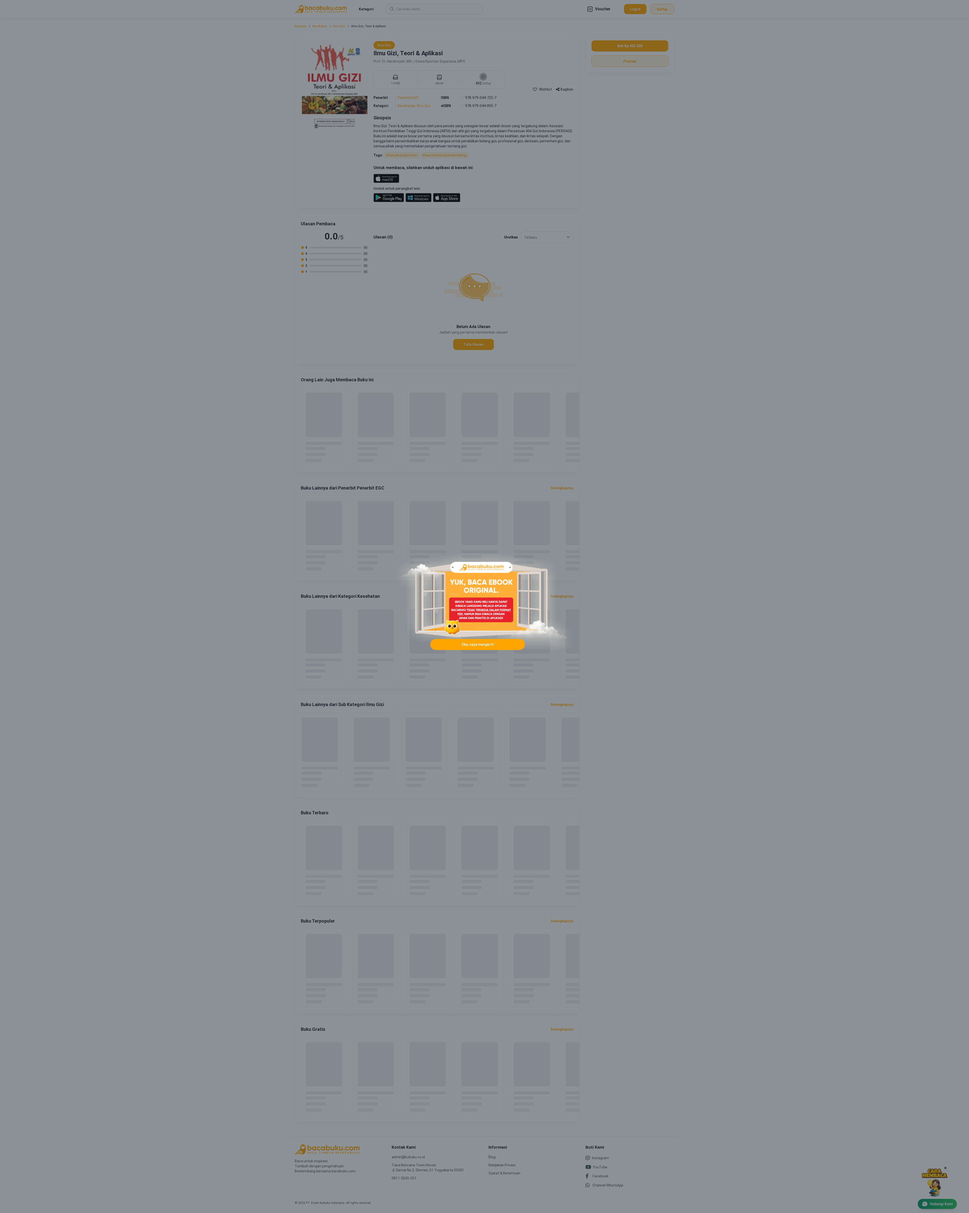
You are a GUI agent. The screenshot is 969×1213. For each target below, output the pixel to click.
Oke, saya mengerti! (478, 644)
